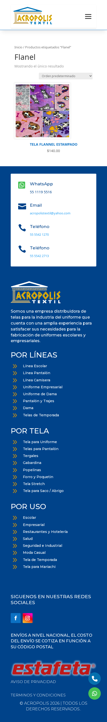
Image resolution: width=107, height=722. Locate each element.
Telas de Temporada (41, 415)
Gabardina (32, 462)
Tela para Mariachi (39, 566)
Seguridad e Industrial (42, 545)
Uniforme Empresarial (42, 387)
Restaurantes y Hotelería (45, 531)
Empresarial (34, 525)
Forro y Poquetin (38, 477)
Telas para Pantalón (40, 449)
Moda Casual (34, 552)
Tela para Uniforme (40, 442)
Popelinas (32, 470)
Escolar (29, 517)
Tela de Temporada (40, 560)
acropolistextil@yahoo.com (50, 213)
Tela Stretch (34, 484)
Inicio (18, 47)
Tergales (30, 456)
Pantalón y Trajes (38, 401)
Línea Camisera (36, 380)
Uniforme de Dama (40, 394)
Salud (28, 538)
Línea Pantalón (36, 373)
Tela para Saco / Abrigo (43, 491)
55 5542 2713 (39, 256)
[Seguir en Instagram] (28, 618)
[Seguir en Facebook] (16, 618)
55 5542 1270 (39, 234)
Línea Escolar (35, 366)
